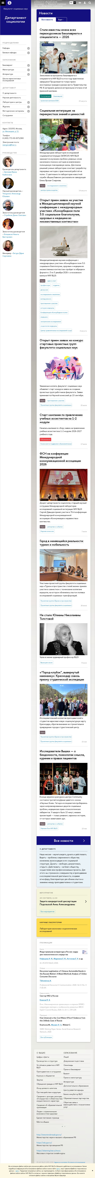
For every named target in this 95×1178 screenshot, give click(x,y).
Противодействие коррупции (49, 1092)
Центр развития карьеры (74, 1090)
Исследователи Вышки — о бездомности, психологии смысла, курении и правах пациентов (62, 754)
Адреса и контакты (60, 1162)
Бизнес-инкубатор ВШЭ (73, 1094)
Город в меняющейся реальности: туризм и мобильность (61, 542)
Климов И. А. (45, 1000)
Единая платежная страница (48, 1118)
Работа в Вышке (43, 1122)
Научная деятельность (12, 97)
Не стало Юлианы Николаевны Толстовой (60, 617)
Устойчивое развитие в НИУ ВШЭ (48, 1066)
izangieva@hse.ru (9, 145)
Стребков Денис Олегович (15, 215)
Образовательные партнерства (76, 1098)
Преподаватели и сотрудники (49, 1071)
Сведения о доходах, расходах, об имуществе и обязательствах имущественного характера (50, 1098)
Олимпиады (68, 1065)
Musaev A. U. (56, 1025)
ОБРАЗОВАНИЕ (70, 1053)
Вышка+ (67, 1073)
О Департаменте (48, 849)
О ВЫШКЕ (41, 1053)
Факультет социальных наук (15, 8)
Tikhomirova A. (45, 981)
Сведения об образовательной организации (49, 1106)
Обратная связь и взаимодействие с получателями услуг (77, 1104)
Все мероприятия (47, 911)
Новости (46, 13)
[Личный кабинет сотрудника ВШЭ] (85, 3)
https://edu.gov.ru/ (44, 1142)
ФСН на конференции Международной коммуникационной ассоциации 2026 (60, 458)
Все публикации (46, 1037)
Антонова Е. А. (73, 958)
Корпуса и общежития (46, 1076)
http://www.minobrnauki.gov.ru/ (49, 1134)
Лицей (66, 1057)
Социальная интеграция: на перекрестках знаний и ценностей (62, 112)
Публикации (46, 943)
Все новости (63, 840)
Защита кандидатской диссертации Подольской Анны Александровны (58, 903)
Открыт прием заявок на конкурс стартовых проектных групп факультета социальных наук (61, 343)
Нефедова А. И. (46, 958)
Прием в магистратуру (73, 1077)
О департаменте (9, 93)
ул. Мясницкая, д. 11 (11, 131)
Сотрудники (8, 115)
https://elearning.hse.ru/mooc (48, 1150)
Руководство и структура (47, 1061)
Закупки (40, 1080)
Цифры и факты (43, 1057)
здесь (58, 1169)
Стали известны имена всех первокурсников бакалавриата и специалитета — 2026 (61, 33)
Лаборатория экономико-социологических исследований (58, 930)
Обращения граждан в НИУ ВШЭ (50, 1084)
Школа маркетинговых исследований (12, 79)
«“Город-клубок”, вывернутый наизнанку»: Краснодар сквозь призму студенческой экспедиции (62, 675)
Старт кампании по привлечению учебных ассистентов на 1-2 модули (61, 418)
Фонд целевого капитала (47, 1088)
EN (74, 2)
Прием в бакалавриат (72, 1069)
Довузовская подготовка (74, 1061)
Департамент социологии (15, 19)
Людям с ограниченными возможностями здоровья (47, 1112)
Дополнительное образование (76, 1086)
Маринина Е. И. (60, 958)
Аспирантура (69, 1082)
